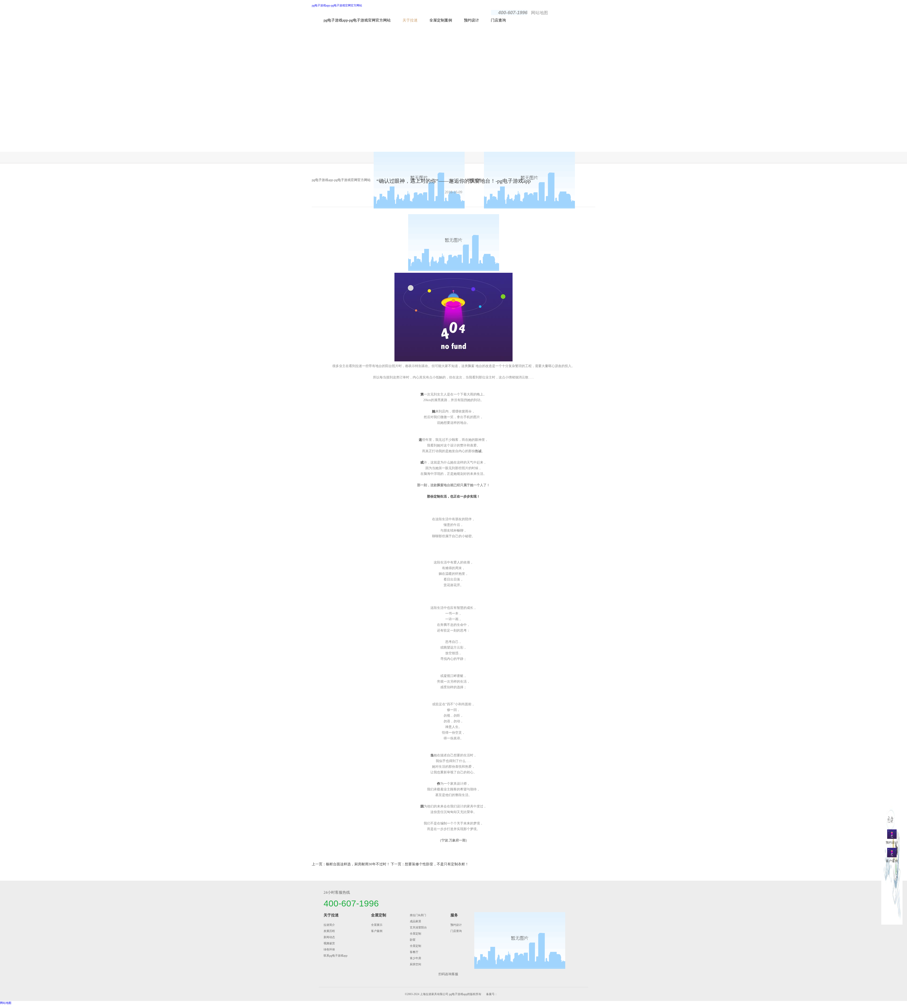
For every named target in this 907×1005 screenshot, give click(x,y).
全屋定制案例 (440, 20)
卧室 (412, 939)
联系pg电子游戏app (335, 955)
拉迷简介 (329, 925)
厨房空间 (415, 964)
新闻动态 (329, 937)
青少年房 (415, 958)
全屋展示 (376, 925)
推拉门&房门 (418, 915)
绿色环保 (329, 949)
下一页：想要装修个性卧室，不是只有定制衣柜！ (430, 864)
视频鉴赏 (329, 943)
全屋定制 (378, 915)
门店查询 (498, 20)
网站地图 (539, 12)
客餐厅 (414, 952)
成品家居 (415, 921)
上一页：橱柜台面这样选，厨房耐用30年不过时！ (351, 864)
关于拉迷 (410, 20)
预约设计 (471, 20)
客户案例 (376, 931)
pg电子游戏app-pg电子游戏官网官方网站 (337, 5)
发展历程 (329, 931)
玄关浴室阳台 (418, 927)
